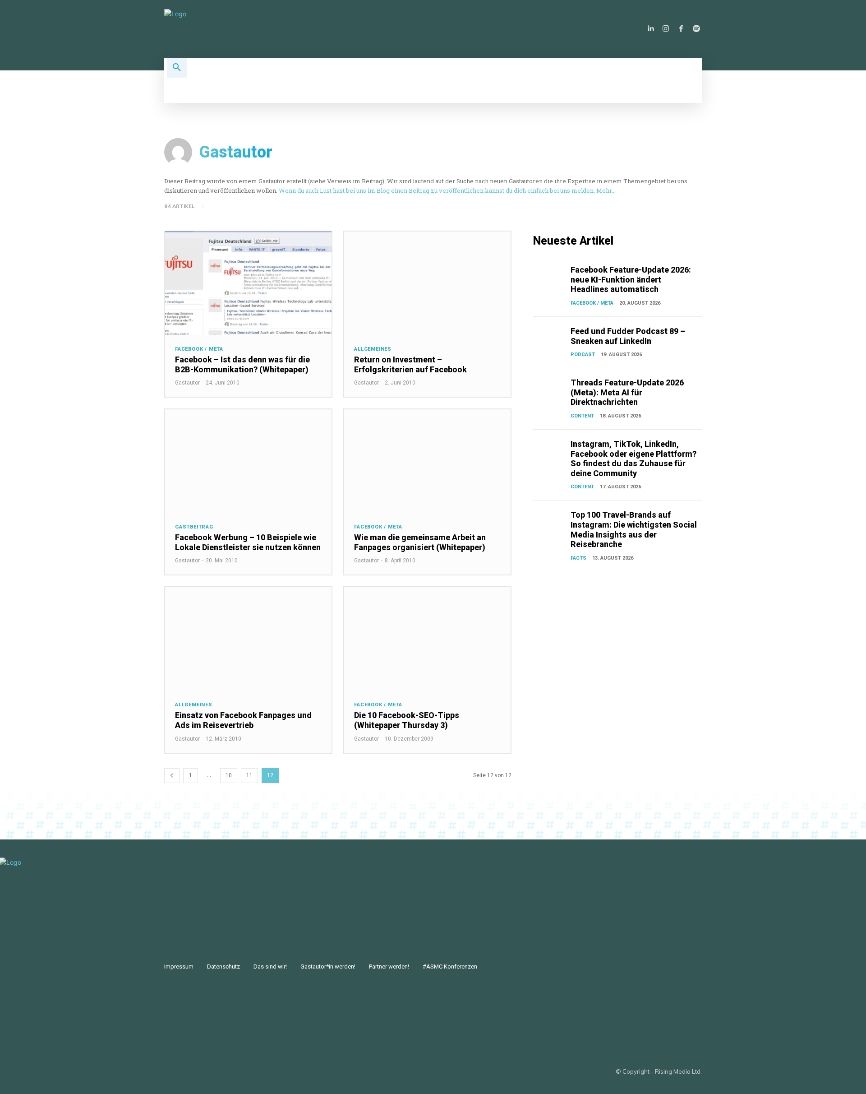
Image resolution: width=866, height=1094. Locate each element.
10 (229, 775)
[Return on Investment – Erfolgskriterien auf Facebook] (427, 283)
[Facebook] (681, 28)
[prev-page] (172, 775)
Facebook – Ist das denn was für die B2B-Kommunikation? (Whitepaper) (242, 364)
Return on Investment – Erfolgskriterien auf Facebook (410, 364)
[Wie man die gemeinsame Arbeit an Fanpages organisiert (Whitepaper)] (427, 461)
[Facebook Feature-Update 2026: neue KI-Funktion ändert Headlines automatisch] (550, 276)
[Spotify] (696, 28)
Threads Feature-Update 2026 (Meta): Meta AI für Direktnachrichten (627, 392)
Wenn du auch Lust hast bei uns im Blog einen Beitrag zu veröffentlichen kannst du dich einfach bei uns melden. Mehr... (447, 190)
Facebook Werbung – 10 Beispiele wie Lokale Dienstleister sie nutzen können (248, 542)
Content (582, 416)
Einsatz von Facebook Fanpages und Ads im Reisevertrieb (243, 720)
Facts (578, 558)
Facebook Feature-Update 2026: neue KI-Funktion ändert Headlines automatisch (631, 279)
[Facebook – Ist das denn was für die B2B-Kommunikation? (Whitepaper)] (248, 283)
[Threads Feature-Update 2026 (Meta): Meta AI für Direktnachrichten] (550, 389)
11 (249, 775)
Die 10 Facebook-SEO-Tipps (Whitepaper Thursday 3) (406, 720)
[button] (177, 68)
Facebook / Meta (199, 349)
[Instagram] (665, 28)
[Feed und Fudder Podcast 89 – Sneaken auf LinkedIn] (550, 338)
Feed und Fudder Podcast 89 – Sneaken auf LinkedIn (628, 336)
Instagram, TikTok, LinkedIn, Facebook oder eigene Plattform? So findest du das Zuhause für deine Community (633, 458)
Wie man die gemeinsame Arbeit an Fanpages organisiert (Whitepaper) (420, 542)
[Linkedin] (650, 28)
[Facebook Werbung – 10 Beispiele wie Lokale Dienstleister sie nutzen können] (248, 461)
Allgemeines (373, 349)
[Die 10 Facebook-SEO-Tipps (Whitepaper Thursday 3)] (427, 639)
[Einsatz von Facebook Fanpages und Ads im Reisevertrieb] (248, 639)
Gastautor (187, 383)
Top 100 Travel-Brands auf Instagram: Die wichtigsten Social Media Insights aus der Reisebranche (634, 529)
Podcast (583, 354)
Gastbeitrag (194, 526)
